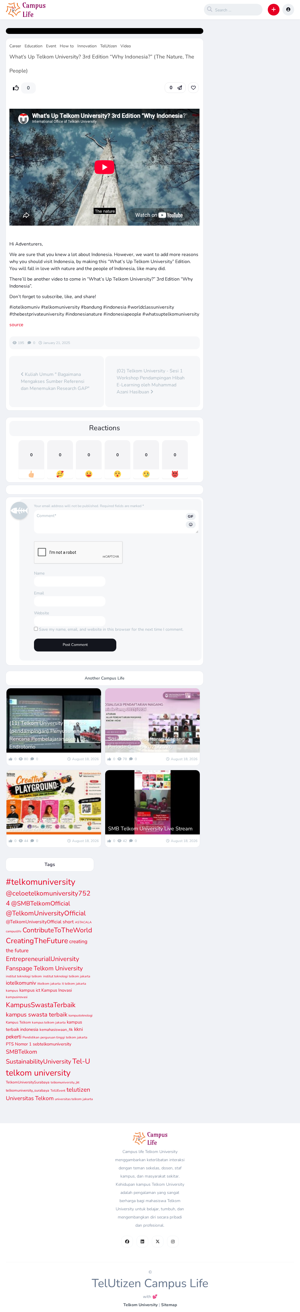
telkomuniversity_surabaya (27, 1090)
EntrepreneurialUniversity (42, 959)
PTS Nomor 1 (19, 1044)
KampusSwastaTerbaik (41, 1005)
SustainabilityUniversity (38, 1061)
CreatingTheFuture (37, 941)
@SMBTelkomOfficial (40, 903)
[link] (193, 87)
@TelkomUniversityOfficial (46, 913)
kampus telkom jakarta (49, 1022)
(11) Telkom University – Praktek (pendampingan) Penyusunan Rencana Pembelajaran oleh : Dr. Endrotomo (48, 735)
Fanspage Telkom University (44, 968)
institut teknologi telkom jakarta (66, 976)
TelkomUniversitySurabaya (28, 1082)
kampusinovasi (17, 997)
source (16, 324)
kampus (12, 990)
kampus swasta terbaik (36, 1014)
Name (39, 573)
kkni (78, 1029)
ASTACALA (83, 922)
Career (15, 46)
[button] (273, 9)
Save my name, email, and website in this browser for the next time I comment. (111, 629)
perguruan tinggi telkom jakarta (63, 1037)
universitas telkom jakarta (74, 1099)
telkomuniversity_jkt (65, 1082)
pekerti (13, 1036)
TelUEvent (57, 1090)
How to (67, 46)
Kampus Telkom (18, 1022)
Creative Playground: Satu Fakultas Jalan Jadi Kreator (51, 824)
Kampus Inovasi (56, 990)
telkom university (38, 1072)
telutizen (78, 1089)
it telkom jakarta (74, 983)
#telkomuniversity (40, 882)
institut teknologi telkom (24, 976)
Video (125, 46)
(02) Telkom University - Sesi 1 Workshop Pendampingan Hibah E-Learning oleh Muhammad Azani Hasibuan (151, 381)
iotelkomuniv (21, 982)
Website (41, 613)
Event (51, 46)
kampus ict (29, 990)
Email (39, 593)
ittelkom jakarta (49, 983)
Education (33, 46)
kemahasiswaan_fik (56, 1029)
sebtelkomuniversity (52, 1044)
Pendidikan (31, 1037)
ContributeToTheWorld (57, 930)
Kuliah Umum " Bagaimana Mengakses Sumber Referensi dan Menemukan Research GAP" (55, 381)
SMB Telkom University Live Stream (150, 828)
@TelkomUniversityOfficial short (40, 922)
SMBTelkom (21, 1052)
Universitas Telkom (30, 1098)
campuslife (13, 931)
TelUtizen (108, 46)
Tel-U (81, 1061)
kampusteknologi (81, 1015)
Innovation (87, 46)
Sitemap (169, 1305)
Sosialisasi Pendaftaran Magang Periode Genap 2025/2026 (146, 742)
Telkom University (140, 1305)
